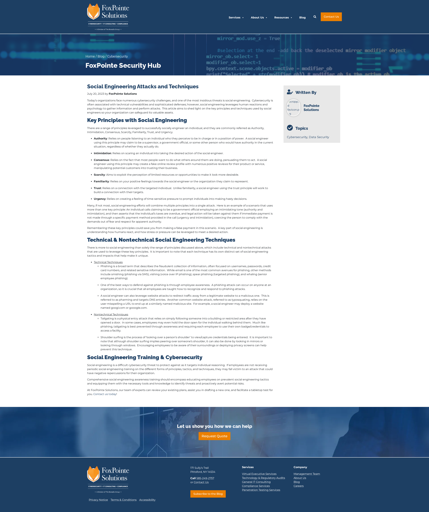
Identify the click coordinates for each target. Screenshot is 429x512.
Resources (281, 17)
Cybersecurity (117, 56)
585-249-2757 (205, 478)
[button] (314, 16)
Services (234, 17)
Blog (302, 17)
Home (90, 56)
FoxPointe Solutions (311, 108)
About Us (257, 17)
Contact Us (201, 482)
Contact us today (104, 394)
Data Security (319, 137)
